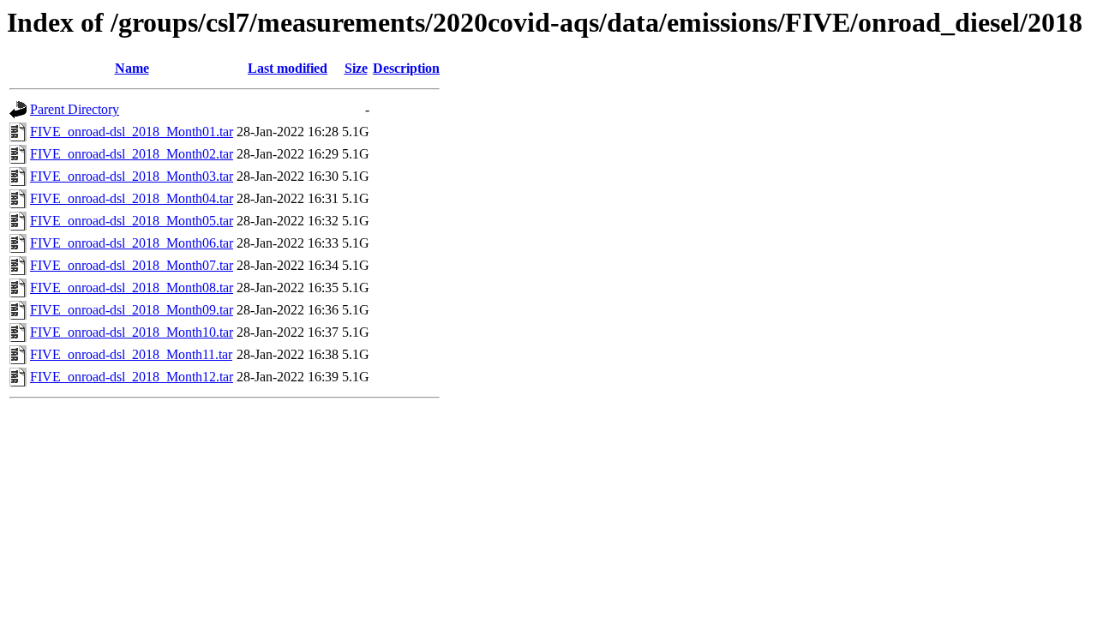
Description (406, 68)
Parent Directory (74, 109)
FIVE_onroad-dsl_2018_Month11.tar (131, 354)
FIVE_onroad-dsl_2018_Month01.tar (131, 131)
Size (356, 68)
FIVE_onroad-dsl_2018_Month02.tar (131, 154)
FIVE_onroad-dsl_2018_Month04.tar (131, 198)
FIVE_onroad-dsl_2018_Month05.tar (131, 220)
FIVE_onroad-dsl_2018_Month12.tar (131, 376)
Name (132, 68)
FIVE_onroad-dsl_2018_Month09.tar (131, 310)
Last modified (287, 68)
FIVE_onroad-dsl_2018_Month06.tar (131, 243)
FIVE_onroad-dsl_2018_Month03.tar (131, 176)
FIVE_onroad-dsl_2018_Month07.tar (131, 265)
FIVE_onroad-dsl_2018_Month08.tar (131, 287)
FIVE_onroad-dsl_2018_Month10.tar (131, 332)
